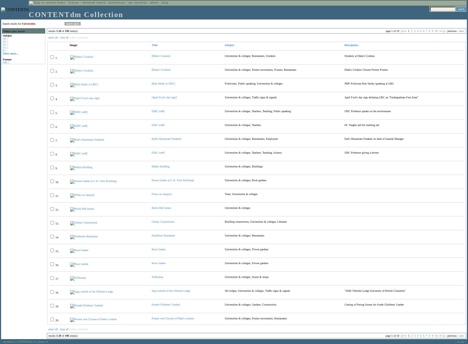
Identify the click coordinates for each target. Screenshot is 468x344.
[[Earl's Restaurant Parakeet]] (87, 139)
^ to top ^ (460, 341)
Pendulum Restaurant (163, 235)
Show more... (10, 53)
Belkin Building (161, 166)
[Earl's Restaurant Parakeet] (166, 138)
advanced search (93, 2)
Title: (155, 45)
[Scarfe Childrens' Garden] (166, 304)
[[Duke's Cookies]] (81, 56)
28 (4, 38)
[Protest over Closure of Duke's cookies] (93, 319)
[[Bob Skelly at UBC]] (84, 84)
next (461, 31)
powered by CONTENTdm (19, 341)
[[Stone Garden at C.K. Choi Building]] (93, 181)
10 (436, 31)
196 (5, 62)
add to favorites (79, 37)
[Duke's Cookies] (161, 55)
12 (4, 44)
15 (4, 41)
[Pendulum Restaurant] (84, 236)
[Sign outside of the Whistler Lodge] (91, 291)
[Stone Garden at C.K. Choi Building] (173, 180)
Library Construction (163, 221)
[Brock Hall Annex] (82, 208)
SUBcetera (157, 276)
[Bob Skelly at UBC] (163, 83)
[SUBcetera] (78, 277)
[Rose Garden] (79, 250)
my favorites (138, 2)
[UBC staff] (158, 111)
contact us (42, 341)
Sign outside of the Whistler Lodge (171, 290)
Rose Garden (158, 249)
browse (74, 2)
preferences (117, 2)
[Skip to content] (42, 2)
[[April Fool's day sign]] (84, 98)
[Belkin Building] (81, 167)
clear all (64, 37)
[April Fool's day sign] (164, 97)
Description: (351, 45)
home (61, 2)
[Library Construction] (83, 222)
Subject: (229, 45)
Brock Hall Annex (161, 207)
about (154, 2)
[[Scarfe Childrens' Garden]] (86, 305)
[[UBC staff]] (78, 112)
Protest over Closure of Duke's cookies (173, 318)
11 (4, 47)
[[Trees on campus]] (82, 194)
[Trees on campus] (161, 194)
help (165, 2)
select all (53, 37)
